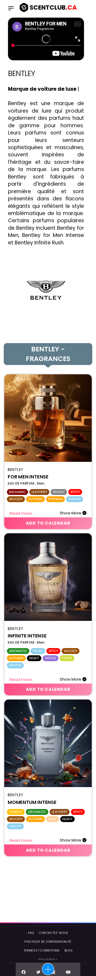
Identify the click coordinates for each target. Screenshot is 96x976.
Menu (12, 8)
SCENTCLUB (53, 7)
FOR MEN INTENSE (28, 476)
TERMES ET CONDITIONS (41, 950)
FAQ (31, 933)
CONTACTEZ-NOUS (53, 933)
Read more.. (21, 512)
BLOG (69, 950)
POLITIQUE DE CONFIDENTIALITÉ (48, 941)
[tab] (48, 354)
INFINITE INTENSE (27, 635)
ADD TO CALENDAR (48, 523)
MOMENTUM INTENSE (32, 802)
